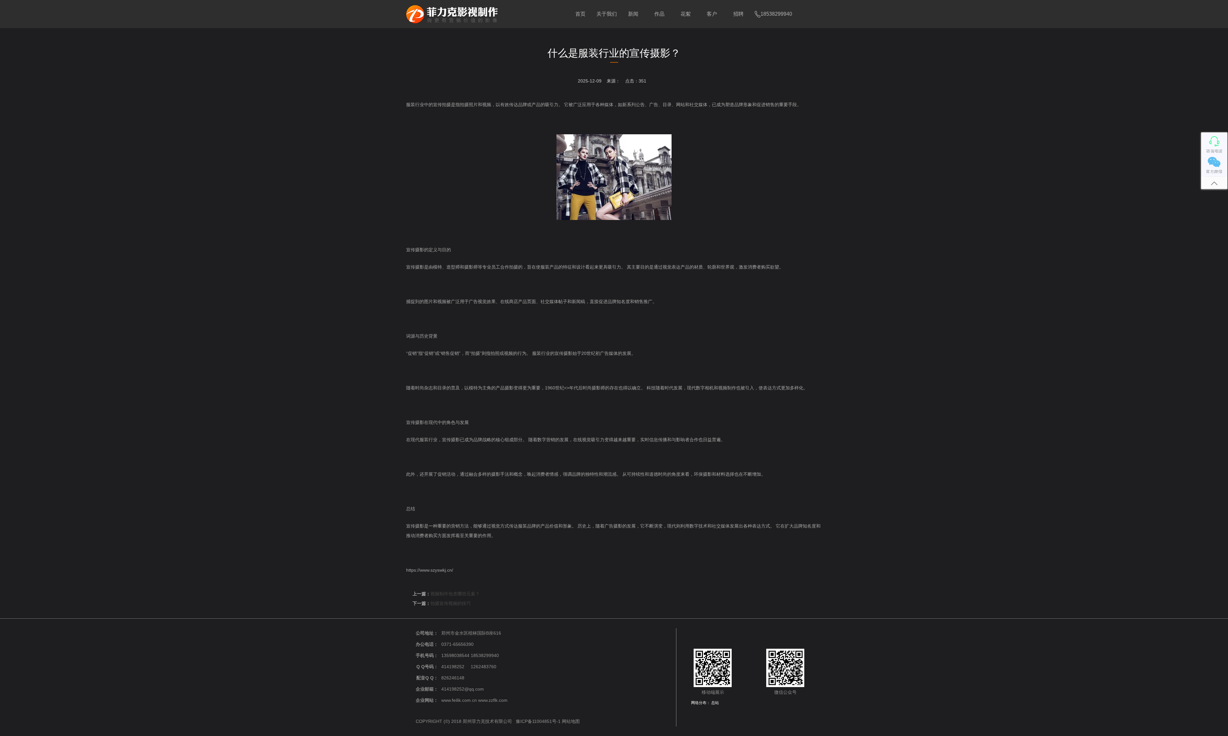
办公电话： (427, 644)
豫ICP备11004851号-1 (538, 721)
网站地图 (571, 721)
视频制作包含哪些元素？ (455, 593)
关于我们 (606, 14)
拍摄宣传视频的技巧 (450, 603)
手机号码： (427, 655)
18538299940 (776, 14)
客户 (712, 14)
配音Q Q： (427, 677)
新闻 (633, 14)
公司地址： (427, 633)
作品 (659, 14)
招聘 (738, 14)
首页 (580, 14)
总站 (715, 703)
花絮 (686, 14)
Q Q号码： (427, 666)
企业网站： (427, 700)
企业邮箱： (427, 689)
